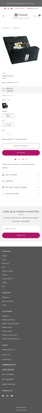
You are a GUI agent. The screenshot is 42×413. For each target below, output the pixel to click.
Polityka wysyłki (7, 327)
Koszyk (4, 305)
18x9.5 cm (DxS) (8, 115)
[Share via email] (26, 159)
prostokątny (8, 125)
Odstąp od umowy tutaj (9, 335)
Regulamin (5, 316)
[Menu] (3, 16)
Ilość (3, 130)
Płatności (5, 275)
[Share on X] (19, 159)
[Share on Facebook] (15, 159)
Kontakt (4, 256)
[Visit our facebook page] (5, 8)
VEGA (4, 73)
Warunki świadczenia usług (10, 339)
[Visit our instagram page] (8, 8)
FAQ (3, 267)
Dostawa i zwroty (7, 271)
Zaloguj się (5, 297)
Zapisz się (21, 235)
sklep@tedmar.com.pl (32, 8)
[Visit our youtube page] (11, 8)
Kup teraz (21, 153)
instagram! (31, 3)
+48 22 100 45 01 (20, 8)
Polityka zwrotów (7, 331)
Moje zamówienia (7, 301)
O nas (4, 259)
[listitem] (21, 3)
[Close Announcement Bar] (40, 3)
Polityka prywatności (8, 320)
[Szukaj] (34, 16)
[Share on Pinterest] (23, 159)
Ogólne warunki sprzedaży (10, 323)
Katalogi (4, 282)
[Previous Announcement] (3, 3)
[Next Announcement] (38, 3)
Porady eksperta (7, 279)
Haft (3, 286)
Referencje (5, 263)
